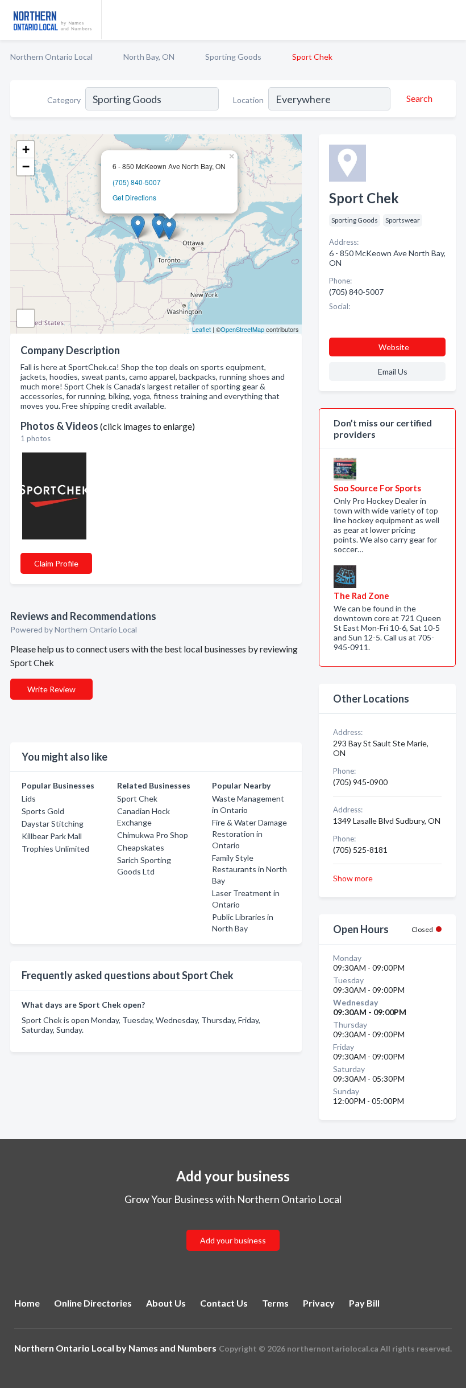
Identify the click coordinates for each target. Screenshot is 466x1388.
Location (248, 100)
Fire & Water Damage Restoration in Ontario (249, 834)
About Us (166, 1302)
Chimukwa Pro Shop (152, 835)
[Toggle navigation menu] (451, 20)
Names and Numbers (172, 1347)
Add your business (233, 1240)
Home (27, 1302)
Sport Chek (137, 798)
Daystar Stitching (53, 823)
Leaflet (201, 329)
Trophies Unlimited (55, 848)
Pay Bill (364, 1302)
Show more (353, 878)
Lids (29, 798)
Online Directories (93, 1302)
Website (393, 347)
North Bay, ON (148, 56)
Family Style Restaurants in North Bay (249, 869)
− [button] (26, 166)
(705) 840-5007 (137, 182)
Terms (275, 1302)
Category (64, 100)
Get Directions (134, 197)
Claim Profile (56, 563)
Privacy (319, 1302)
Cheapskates (140, 847)
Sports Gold (43, 811)
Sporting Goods (233, 56)
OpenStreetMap (242, 329)
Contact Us (224, 1302)
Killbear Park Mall (52, 836)
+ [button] (26, 149)
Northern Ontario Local (51, 56)
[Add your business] (233, 1226)
